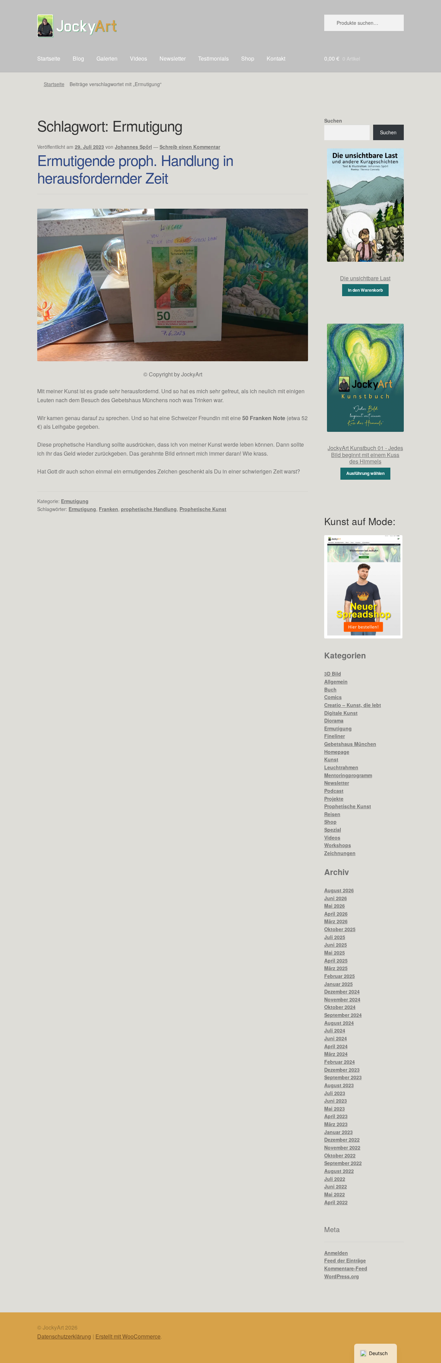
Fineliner (334, 735)
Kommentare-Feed (345, 1268)
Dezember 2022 (342, 1139)
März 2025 (336, 968)
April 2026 (336, 913)
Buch (330, 689)
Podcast (333, 790)
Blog (78, 58)
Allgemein (336, 681)
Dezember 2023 (342, 1069)
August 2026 (339, 890)
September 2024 (343, 1014)
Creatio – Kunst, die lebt (352, 704)
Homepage (336, 751)
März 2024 (336, 1053)
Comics (333, 697)
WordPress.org (341, 1276)
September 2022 (343, 1162)
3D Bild (332, 673)
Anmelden (336, 1252)
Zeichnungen (340, 853)
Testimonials (213, 58)
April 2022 (336, 1202)
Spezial (332, 829)
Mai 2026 (334, 905)
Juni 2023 (335, 1100)
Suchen (333, 120)
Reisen (332, 814)
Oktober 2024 (340, 1006)
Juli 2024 (334, 1030)
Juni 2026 (335, 898)
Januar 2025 (338, 983)
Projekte (333, 798)
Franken (108, 509)
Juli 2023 (334, 1093)
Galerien (106, 58)
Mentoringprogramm (348, 775)
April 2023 (336, 1116)
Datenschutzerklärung (64, 1336)
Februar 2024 (339, 1061)
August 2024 (339, 1022)
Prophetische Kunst (203, 509)
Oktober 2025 (340, 929)
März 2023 (336, 1124)
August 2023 (339, 1085)
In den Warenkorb (365, 290)
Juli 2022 (334, 1178)
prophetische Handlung (149, 509)
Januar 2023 (338, 1131)
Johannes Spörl (133, 146)
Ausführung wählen (365, 473)
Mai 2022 (334, 1194)
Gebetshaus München (350, 743)
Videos (138, 58)
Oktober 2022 (340, 1155)
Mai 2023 (334, 1108)
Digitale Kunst (341, 712)
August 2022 (339, 1170)
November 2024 (342, 999)
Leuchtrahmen (341, 767)
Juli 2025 (334, 937)
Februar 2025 (339, 975)
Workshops (337, 845)
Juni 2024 (335, 1038)
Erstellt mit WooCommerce (128, 1336)
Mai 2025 (334, 952)
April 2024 (336, 1046)
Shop (247, 58)
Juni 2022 (335, 1186)
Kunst (331, 759)
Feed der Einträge (345, 1260)
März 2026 (336, 921)
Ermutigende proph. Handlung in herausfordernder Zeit (135, 168)
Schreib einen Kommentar (190, 146)
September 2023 (343, 1077)
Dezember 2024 (342, 991)
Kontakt (276, 58)
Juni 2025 (335, 944)
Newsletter (173, 58)
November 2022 (342, 1147)
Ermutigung (75, 501)
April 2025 (336, 960)
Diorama (333, 720)
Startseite (48, 58)
